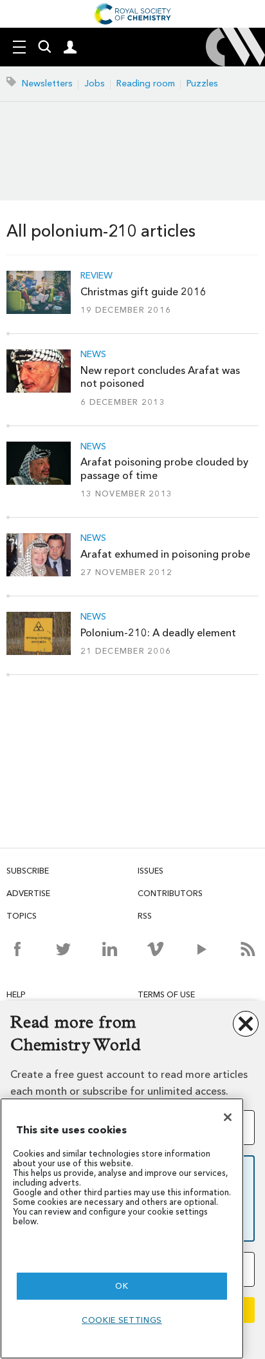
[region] (122, 1228)
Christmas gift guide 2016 (143, 292)
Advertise (28, 893)
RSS (145, 916)
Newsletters (47, 83)
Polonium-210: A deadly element (158, 633)
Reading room (145, 83)
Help (16, 994)
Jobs (94, 83)
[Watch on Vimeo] (155, 949)
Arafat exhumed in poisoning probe (165, 554)
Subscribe (27, 870)
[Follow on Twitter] (63, 949)
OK (121, 1286)
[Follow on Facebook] (17, 949)
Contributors (170, 893)
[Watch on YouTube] (201, 949)
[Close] (228, 1117)
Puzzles (202, 83)
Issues (150, 870)
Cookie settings (122, 1320)
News (93, 354)
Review (96, 276)
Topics (21, 916)
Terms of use (166, 994)
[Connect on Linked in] (109, 949)
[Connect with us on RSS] (248, 949)
